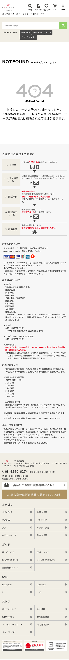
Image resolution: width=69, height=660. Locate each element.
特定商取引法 (43, 624)
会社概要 (41, 609)
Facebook (41, 584)
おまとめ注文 (43, 616)
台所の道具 (25, 32)
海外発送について (10, 567)
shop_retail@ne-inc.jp (16, 476)
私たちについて (9, 609)
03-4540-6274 (16, 471)
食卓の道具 (38, 32)
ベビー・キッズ (9, 535)
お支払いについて (10, 559)
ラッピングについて (46, 559)
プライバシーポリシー (12, 624)
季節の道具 (42, 535)
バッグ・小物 (43, 527)
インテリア (42, 519)
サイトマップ (8, 632)
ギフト (48, 32)
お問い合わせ (8, 616)
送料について (43, 552)
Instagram (7, 584)
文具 (4, 527)
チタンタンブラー (28, 37)
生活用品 (6, 519)
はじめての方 (8, 552)
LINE (39, 592)
